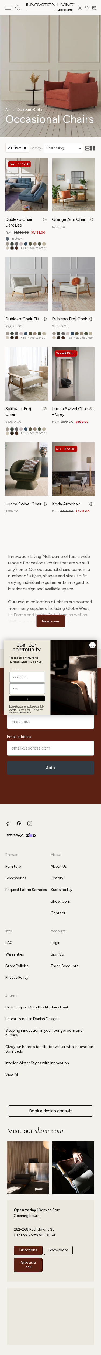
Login (55, 942)
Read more (50, 621)
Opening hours (26, 1215)
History (57, 878)
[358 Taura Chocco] (12, 248)
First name (15, 669)
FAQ (9, 942)
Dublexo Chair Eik (22, 318)
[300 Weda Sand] (21, 244)
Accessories (15, 878)
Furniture (13, 866)
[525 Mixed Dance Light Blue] (7, 239)
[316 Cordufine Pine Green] (30, 244)
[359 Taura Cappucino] (17, 248)
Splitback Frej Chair (18, 411)
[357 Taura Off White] (7, 248)
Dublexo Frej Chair (69, 318)
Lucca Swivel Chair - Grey (70, 411)
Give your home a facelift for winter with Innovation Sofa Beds (49, 1049)
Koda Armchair (66, 504)
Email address (19, 736)
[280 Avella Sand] (7, 244)
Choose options (45, 219)
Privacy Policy (16, 977)
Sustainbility (61, 889)
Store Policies (17, 966)
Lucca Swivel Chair (23, 504)
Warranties (14, 954)
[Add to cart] (91, 219)
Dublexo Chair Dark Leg (18, 222)
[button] (8, 8)
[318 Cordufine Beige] (35, 244)
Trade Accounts (64, 966)
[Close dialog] (92, 645)
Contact (58, 913)
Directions (28, 1250)
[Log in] (80, 7)
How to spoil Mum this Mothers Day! (36, 1007)
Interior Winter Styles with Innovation (37, 1063)
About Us (59, 866)
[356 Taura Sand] (44, 244)
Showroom (60, 901)
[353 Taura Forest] (39, 244)
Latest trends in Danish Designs (32, 1019)
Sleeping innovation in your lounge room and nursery (44, 1032)
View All (12, 1074)
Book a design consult (50, 1110)
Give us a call (28, 1264)
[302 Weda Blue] (26, 244)
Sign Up (57, 954)
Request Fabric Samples (26, 889)
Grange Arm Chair (69, 219)
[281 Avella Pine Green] (12, 244)
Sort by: (36, 148)
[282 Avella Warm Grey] (17, 244)
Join (50, 767)
